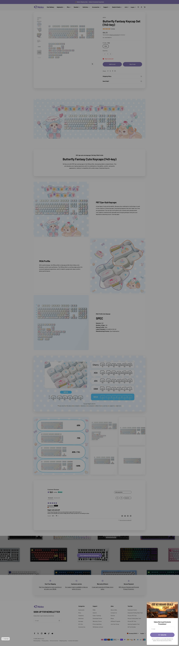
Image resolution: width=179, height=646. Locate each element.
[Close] (175, 604)
